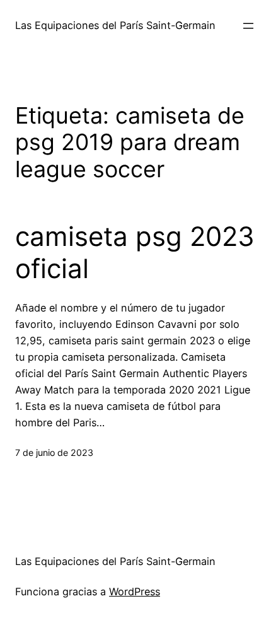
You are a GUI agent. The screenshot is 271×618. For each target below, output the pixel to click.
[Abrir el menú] (248, 25)
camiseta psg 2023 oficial (135, 252)
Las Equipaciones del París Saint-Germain (115, 25)
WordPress (134, 591)
